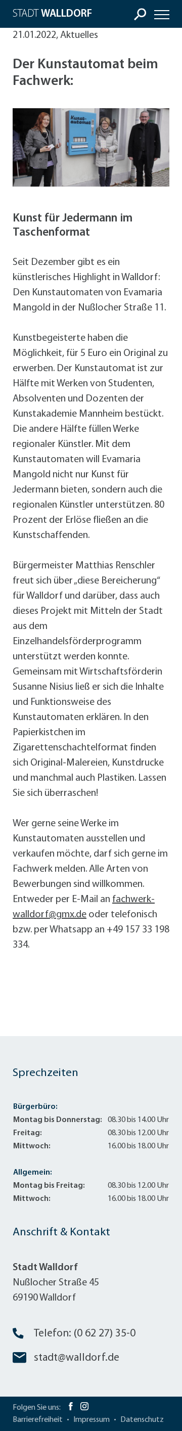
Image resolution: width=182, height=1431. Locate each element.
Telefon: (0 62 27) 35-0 (84, 1333)
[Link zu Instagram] (84, 1408)
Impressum (91, 1420)
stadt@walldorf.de (76, 1358)
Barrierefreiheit (38, 1420)
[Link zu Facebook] (70, 1408)
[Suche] (140, 14)
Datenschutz (142, 1420)
